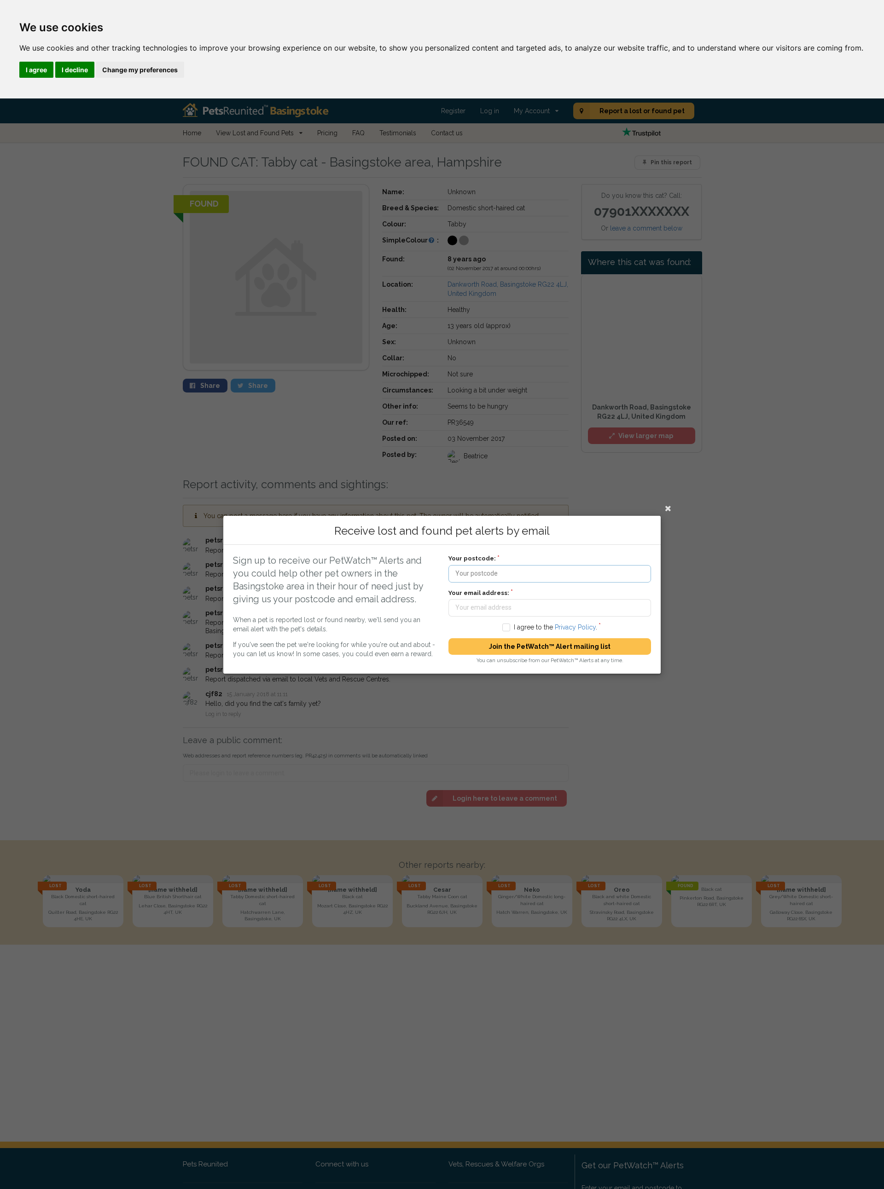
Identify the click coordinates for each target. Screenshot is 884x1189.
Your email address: (478, 592)
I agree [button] (36, 70)
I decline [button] (75, 70)
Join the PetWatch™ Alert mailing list (550, 646)
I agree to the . (555, 626)
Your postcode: (472, 558)
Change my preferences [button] (140, 70)
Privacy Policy (575, 626)
